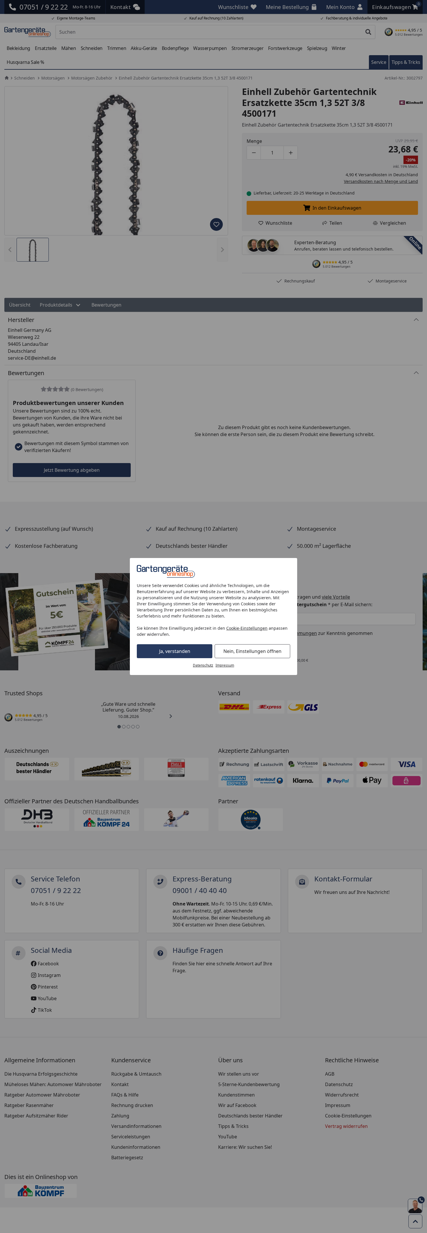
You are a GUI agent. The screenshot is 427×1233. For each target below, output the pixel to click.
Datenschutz (203, 665)
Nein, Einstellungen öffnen (252, 651)
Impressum (225, 665)
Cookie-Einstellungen (247, 628)
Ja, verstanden (174, 651)
